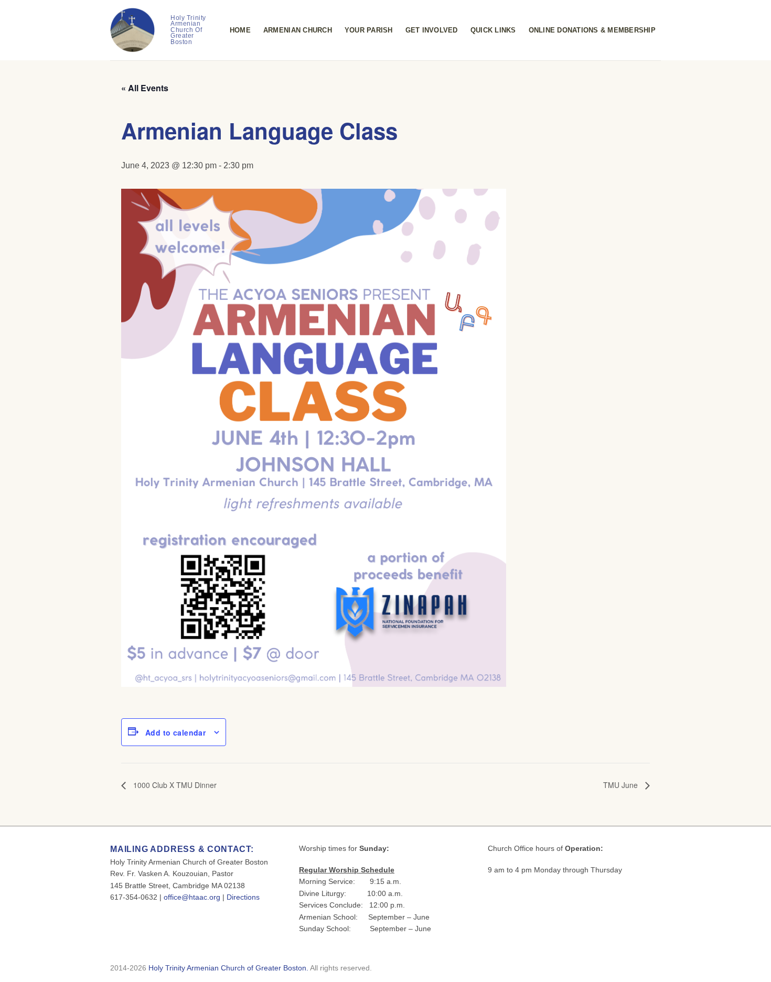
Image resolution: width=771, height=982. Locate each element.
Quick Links (493, 30)
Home (240, 30)
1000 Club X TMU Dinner (174, 785)
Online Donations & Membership (592, 30)
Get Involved (431, 30)
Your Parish (369, 30)
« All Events (144, 88)
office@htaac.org (192, 897)
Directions (243, 897)
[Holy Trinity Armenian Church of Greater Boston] (132, 30)
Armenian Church (297, 30)
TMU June (621, 785)
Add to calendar (175, 732)
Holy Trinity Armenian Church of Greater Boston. (228, 968)
